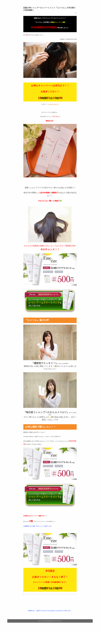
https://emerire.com (53, 104)
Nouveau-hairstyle (49, 620)
